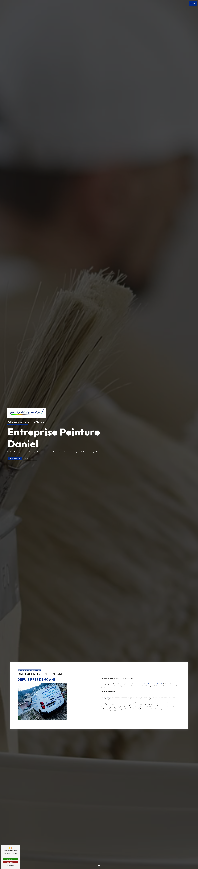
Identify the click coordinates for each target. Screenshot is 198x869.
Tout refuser (10, 862)
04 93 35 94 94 (16, 459)
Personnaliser (10, 865)
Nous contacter (31, 459)
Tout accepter (10, 859)
